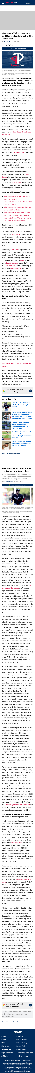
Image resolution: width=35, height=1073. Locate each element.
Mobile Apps (5, 1043)
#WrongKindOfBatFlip (9, 331)
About (3, 1036)
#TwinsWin (27, 162)
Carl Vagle (7, 42)
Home (3, 453)
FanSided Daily (21, 1043)
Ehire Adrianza (10, 266)
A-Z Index (4, 1056)
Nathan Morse (8, 482)
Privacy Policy (21, 1046)
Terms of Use (6, 1049)
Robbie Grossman (12, 263)
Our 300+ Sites (21, 1039)
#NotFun (20, 329)
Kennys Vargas (15, 268)
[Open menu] (3, 3)
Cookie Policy (21, 1049)
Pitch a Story (5, 1046)
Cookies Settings (22, 1056)
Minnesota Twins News (13, 453)
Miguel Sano (14, 250)
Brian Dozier (16, 234)
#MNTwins (25, 326)
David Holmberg (18, 152)
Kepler (22, 260)
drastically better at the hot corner (18, 805)
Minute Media (10, 1060)
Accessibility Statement (24, 1053)
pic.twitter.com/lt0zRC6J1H (12, 334)
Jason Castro (16, 182)
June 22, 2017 (26, 167)
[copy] (12, 45)
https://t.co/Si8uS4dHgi (10, 165)
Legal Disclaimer (7, 1053)
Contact (4, 1039)
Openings (19, 1036)
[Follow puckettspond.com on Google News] (30, 391)
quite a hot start (16, 843)
